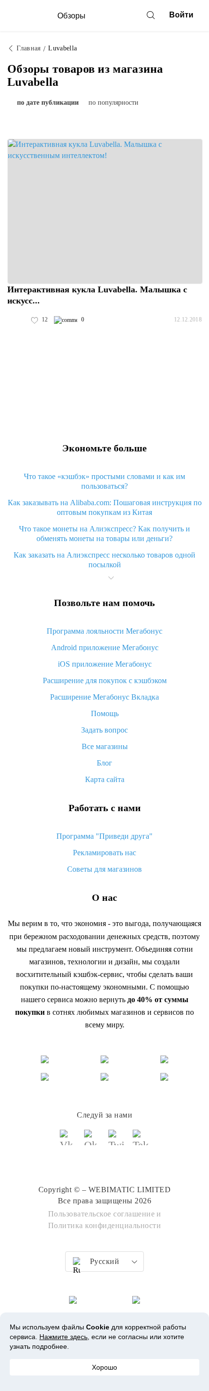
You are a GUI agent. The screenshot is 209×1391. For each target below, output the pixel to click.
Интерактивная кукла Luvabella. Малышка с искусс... (97, 295)
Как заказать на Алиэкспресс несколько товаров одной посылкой (104, 560)
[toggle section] (111, 578)
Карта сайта (104, 779)
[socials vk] (68, 1142)
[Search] (151, 15)
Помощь (105, 713)
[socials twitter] (116, 1142)
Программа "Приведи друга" (104, 836)
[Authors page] (17, 320)
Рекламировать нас (104, 852)
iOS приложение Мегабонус (105, 664)
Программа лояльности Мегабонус (104, 631)
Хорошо (104, 1367)
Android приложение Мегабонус (104, 647)
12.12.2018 (188, 319)
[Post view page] (105, 211)
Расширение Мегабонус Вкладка (104, 697)
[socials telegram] (141, 1142)
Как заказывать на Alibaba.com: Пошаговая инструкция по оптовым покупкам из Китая (105, 507)
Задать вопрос (104, 730)
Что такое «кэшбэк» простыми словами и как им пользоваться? (104, 481)
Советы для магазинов (104, 869)
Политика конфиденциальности (104, 1225)
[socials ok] (92, 1142)
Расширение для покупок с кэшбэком (105, 680)
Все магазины (105, 746)
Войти (181, 15)
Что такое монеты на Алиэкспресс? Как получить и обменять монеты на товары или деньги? (104, 534)
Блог (104, 763)
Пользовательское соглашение (101, 1214)
